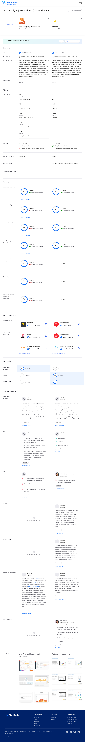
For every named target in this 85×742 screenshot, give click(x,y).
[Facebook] (70, 732)
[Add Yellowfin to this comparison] (46, 324)
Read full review (26, 425)
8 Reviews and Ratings (56, 28)
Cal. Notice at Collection (48, 731)
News (35, 723)
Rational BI (56, 27)
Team (35, 719)
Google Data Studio (33, 586)
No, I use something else (72, 41)
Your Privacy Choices (34, 731)
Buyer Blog (54, 719)
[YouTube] (66, 732)
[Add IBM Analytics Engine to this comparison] (79, 348)
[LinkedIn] (78, 732)
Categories (53, 717)
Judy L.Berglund (63, 473)
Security (16, 731)
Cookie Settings (9, 733)
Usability (5, 375)
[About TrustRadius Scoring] (20, 53)
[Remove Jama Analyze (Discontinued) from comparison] (48, 18)
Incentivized (25, 422)
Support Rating (7, 381)
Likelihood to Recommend (6, 368)
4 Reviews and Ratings (23, 28)
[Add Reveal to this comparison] (46, 336)
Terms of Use (8, 731)
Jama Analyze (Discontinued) (29, 27)
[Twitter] (74, 732)
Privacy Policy (23, 731)
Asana (37, 579)
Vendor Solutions (71, 717)
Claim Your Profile (72, 719)
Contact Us (37, 725)
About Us (36, 717)
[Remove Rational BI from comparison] (81, 18)
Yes (61, 41)
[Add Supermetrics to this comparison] (79, 324)
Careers (36, 721)
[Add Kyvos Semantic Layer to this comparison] (46, 348)
